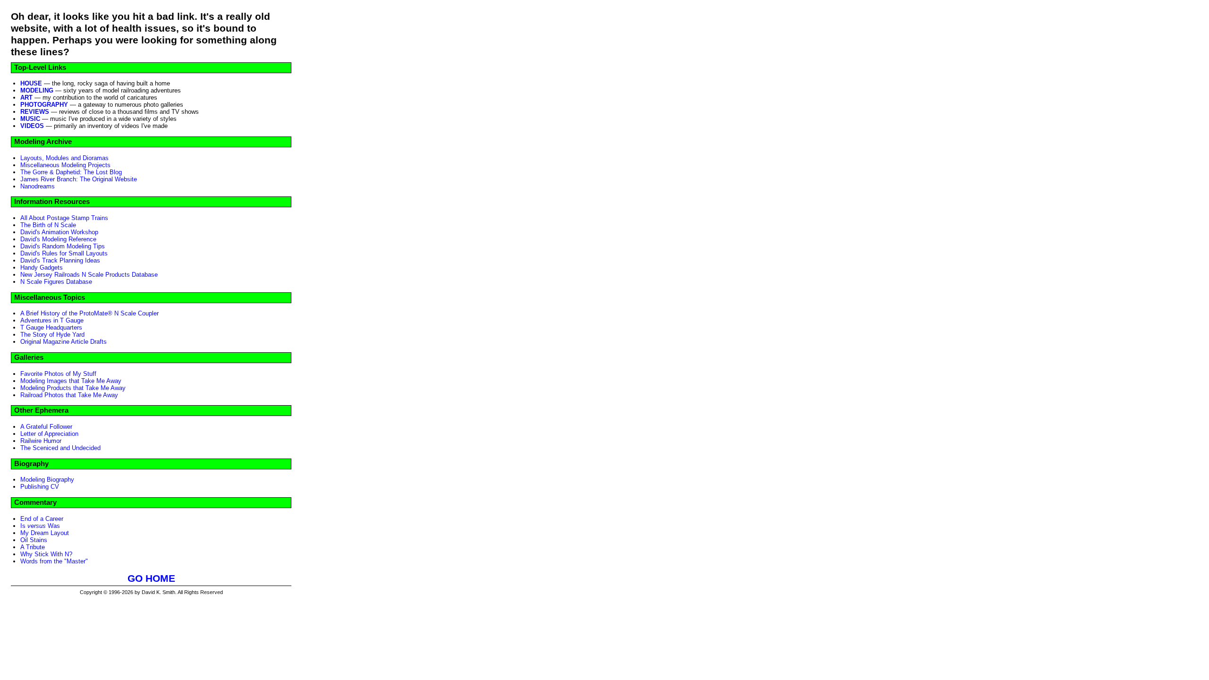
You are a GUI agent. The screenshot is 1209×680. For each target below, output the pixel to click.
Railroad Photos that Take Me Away (69, 395)
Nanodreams (37, 186)
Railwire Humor (40, 440)
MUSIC (30, 118)
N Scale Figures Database (56, 281)
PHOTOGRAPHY (44, 104)
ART (26, 97)
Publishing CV (39, 486)
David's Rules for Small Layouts (64, 253)
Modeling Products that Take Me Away (73, 387)
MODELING (36, 90)
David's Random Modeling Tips (62, 246)
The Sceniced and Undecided (60, 447)
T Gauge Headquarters (51, 327)
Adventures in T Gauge (52, 320)
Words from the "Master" (54, 561)
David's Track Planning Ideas (60, 260)
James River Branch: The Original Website (78, 179)
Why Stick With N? (46, 554)
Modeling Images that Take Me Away (70, 380)
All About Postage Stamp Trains (64, 217)
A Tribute (32, 547)
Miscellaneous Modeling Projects (65, 165)
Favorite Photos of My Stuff (58, 373)
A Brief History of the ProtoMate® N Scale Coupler (89, 313)
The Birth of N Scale (48, 225)
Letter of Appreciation (49, 433)
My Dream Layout (44, 532)
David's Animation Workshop (59, 232)
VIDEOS (32, 125)
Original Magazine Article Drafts (63, 341)
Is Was (40, 525)
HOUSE (31, 83)
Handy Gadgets (41, 267)
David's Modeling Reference (58, 239)
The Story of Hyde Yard (52, 334)
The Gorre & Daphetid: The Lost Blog (71, 172)
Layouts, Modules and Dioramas (64, 158)
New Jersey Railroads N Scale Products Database (89, 274)
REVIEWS (34, 111)
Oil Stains (33, 540)
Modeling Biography (47, 479)
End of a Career (41, 518)
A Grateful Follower (46, 426)
